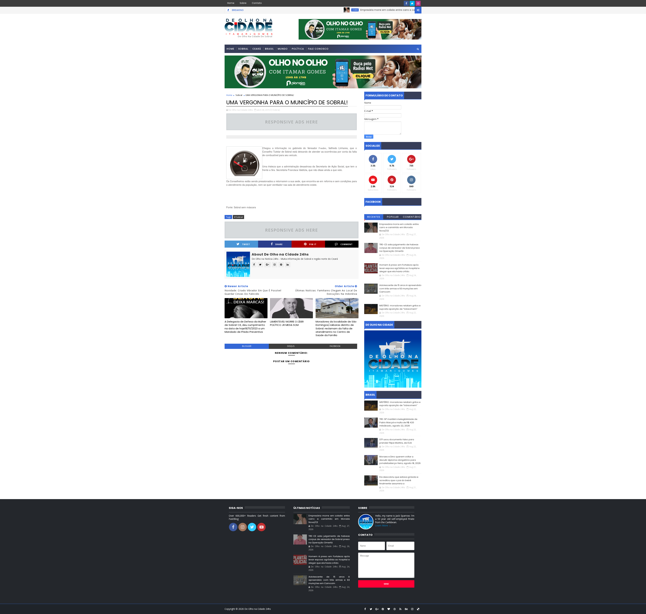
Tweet (246, 244)
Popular (393, 217)
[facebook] (406, 3)
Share (279, 244)
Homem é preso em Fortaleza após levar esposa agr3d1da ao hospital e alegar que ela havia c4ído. (399, 268)
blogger (246, 346)
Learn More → (383, 525)
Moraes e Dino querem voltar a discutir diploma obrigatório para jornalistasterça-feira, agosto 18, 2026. (400, 460)
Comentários (412, 217)
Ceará (328, 10)
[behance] (406, 608)
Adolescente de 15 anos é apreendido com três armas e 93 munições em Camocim (400, 288)
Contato (257, 3)
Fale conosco (318, 48)
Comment (346, 244)
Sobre (243, 3)
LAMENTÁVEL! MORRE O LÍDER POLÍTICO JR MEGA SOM (287, 323)
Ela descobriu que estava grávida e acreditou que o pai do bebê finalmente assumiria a (398, 480)
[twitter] (412, 3)
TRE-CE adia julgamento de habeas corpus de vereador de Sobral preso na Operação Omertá (399, 248)
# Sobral (238, 217)
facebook (335, 346)
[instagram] (418, 3)
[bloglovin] (388, 608)
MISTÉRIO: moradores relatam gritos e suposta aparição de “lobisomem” (400, 307)
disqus (290, 346)
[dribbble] (394, 608)
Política (298, 48)
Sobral (243, 48)
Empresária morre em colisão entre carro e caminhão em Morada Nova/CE (378, 10)
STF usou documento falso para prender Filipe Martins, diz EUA (396, 441)
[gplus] (376, 608)
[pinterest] (382, 608)
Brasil (269, 48)
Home (230, 3)
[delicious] (418, 608)
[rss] (400, 608)
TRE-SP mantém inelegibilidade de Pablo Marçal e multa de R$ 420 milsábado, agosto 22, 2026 (398, 422)
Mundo (283, 48)
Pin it (312, 244)
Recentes (373, 217)
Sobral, (276, 109)
